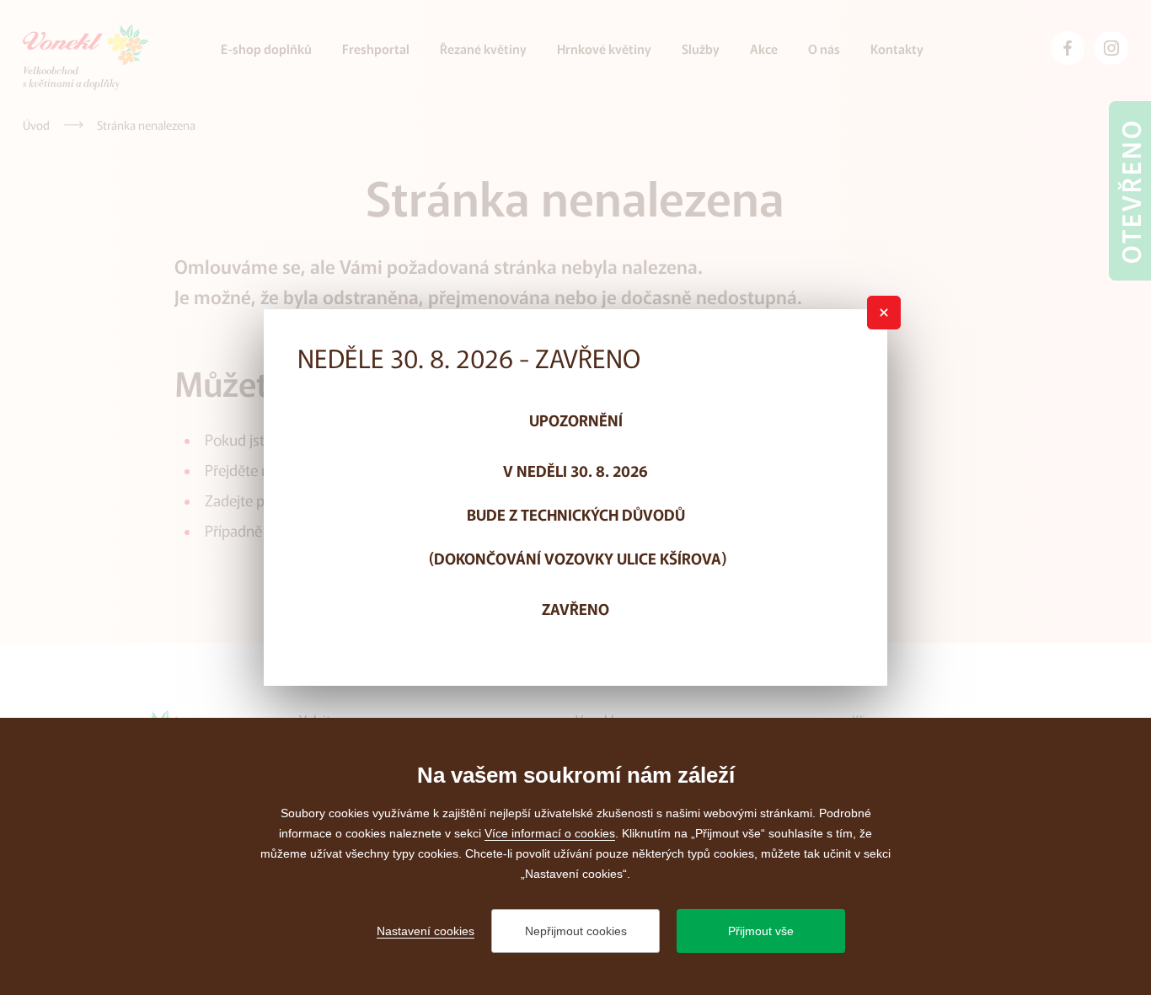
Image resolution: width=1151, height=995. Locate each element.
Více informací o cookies (549, 833)
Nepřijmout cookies (576, 931)
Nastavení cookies (425, 931)
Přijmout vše (761, 931)
